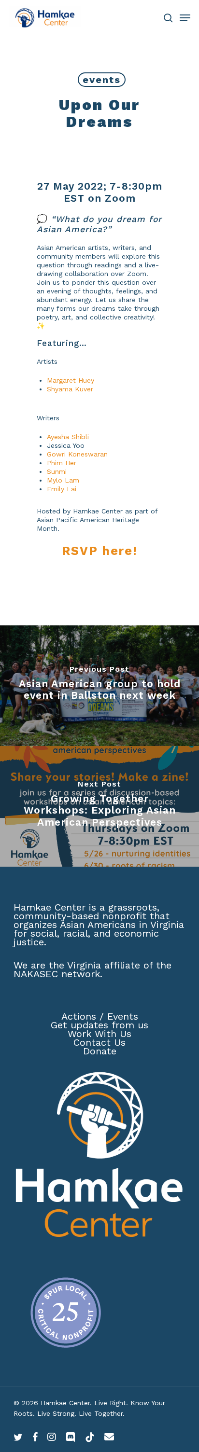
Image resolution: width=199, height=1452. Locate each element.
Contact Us (99, 1042)
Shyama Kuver (70, 389)
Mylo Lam (63, 480)
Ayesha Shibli (68, 437)
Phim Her (61, 463)
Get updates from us (99, 1025)
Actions (78, 1016)
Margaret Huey (70, 380)
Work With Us (99, 1033)
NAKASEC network (57, 974)
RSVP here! (100, 551)
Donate (99, 1051)
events (102, 79)
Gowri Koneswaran (77, 454)
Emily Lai (61, 489)
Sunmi (57, 471)
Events (122, 1016)
